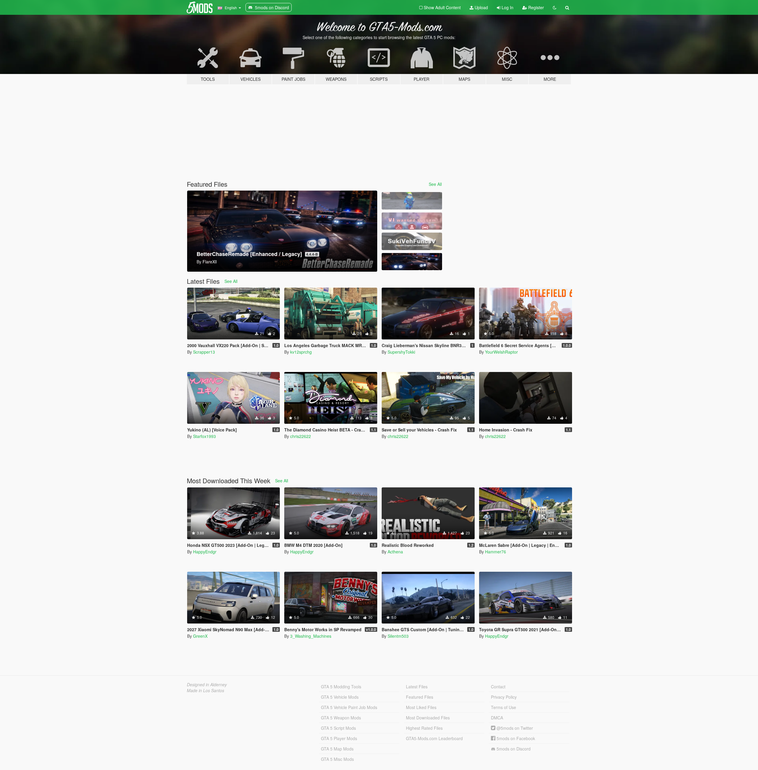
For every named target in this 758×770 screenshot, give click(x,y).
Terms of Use (503, 707)
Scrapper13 (204, 352)
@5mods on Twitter (514, 728)
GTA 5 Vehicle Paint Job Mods (349, 707)
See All (435, 184)
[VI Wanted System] (412, 221)
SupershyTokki (401, 352)
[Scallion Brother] (412, 201)
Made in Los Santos (205, 690)
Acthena (395, 552)
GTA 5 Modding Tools (341, 687)
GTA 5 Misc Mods (337, 759)
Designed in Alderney (207, 684)
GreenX (200, 636)
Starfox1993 (204, 436)
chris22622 (300, 436)
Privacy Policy (504, 697)
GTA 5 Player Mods (339, 738)
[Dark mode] (554, 7)
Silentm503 (398, 636)
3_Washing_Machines (310, 636)
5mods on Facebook (515, 738)
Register (535, 7)
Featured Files (419, 697)
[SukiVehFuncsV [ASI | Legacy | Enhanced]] (412, 241)
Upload (480, 7)
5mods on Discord (513, 749)
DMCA (497, 718)
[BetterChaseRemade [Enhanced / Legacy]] (412, 261)
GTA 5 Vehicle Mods (340, 697)
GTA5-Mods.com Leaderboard (434, 738)
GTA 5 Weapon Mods (341, 718)
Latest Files (417, 687)
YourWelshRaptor (501, 352)
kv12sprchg (301, 352)
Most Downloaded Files (428, 718)
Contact (498, 687)
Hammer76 (495, 552)
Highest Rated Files (424, 728)
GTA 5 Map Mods (337, 749)
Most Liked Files (421, 707)
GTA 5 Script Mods (338, 728)
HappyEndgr (204, 552)
